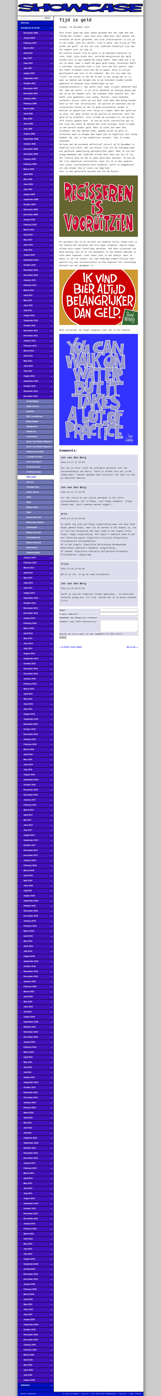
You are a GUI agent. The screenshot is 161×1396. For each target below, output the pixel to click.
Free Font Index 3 (34, 462)
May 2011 (25, 301)
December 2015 (28, 735)
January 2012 (27, 342)
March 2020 (26, 992)
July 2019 (25, 952)
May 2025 (25, 1305)
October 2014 (27, 665)
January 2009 (27, 160)
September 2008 (28, 140)
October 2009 (27, 205)
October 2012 (27, 387)
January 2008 (27, 99)
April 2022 (25, 1119)
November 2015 (28, 725)
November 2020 (28, 1033)
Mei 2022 (25, 1124)
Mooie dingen (32, 421)
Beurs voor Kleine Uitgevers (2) (39, 448)
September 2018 (28, 902)
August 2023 (26, 1199)
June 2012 (25, 367)
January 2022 (27, 1103)
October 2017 (27, 846)
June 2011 (25, 306)
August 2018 (26, 897)
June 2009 (25, 185)
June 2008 (25, 125)
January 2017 (27, 801)
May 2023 (25, 1184)
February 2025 (27, 1290)
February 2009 (27, 165)
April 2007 (25, 54)
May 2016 (25, 760)
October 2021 (27, 1088)
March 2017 (26, 811)
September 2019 (28, 962)
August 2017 (26, 836)
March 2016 (26, 750)
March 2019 (26, 932)
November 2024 (28, 1275)
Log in (84, 1394)
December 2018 (28, 917)
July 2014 (25, 649)
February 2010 (27, 226)
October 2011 (27, 326)
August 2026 (26, 1381)
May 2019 (25, 942)
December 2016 (28, 796)
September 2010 (28, 261)
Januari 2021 (26, 1043)
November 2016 (28, 791)
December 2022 (28, 1159)
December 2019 (28, 977)
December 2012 (28, 397)
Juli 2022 (25, 1134)
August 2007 (26, 74)
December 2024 (28, 1280)
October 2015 (27, 730)
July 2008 (25, 130)
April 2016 (25, 755)
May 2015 (25, 700)
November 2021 (28, 1093)
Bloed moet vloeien (35, 522)
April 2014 (25, 634)
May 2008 (25, 120)
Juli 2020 (25, 1013)
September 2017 (28, 841)
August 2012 (26, 377)
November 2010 (28, 271)
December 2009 (28, 215)
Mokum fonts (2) (33, 532)
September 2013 (28, 599)
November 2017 (28, 851)
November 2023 (28, 1214)
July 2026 (25, 1376)
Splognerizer (32, 426)
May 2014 (25, 639)
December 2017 (28, 856)
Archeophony (32, 401)
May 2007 (25, 59)
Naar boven (135, 1394)
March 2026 (26, 1356)
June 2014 (25, 644)
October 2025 (27, 1331)
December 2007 (28, 94)
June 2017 (25, 826)
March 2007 (26, 49)
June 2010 (25, 246)
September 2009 (28, 200)
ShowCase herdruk (35, 452)
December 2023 (28, 1220)
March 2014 (26, 629)
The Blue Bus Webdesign (103, 1394)
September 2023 (28, 1204)
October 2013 (27, 604)
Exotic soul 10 (32, 492)
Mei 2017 (25, 821)
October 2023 (27, 1209)
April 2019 (25, 937)
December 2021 (28, 1098)
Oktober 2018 (27, 907)
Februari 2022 (27, 1109)
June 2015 (25, 705)
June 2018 (25, 887)
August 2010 (26, 256)
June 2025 (25, 1310)
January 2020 (27, 982)
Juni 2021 (25, 1068)
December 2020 (28, 1038)
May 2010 (25, 241)
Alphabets (24, 1386)
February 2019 (27, 927)
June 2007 (25, 64)
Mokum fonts (32, 507)
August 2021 (26, 1078)
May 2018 (25, 881)
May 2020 (25, 1003)
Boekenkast (31, 547)
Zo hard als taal (33, 467)
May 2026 (25, 1366)
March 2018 (26, 871)
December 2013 (28, 614)
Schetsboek (31, 436)
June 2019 (25, 947)
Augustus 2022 (27, 1139)
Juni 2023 (25, 1189)
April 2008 (25, 115)
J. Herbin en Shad (34, 457)
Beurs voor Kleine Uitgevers (39, 442)
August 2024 (26, 1260)
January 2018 (27, 861)
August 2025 (26, 1320)
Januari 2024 (26, 1225)
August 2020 (26, 1018)
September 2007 (28, 79)
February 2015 (27, 685)
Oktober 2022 (27, 1149)
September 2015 (28, 720)
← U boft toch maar (70, 646)
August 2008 (26, 135)
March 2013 (26, 569)
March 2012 (26, 352)
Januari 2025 (26, 1285)
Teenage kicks (32, 487)
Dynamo (30, 411)
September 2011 (28, 321)
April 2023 (25, 1179)
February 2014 (27, 624)
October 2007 (27, 84)
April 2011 (25, 296)
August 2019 (26, 957)
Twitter (123, 1394)
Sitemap (74, 1394)
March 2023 (26, 1174)
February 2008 (27, 104)
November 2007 (28, 89)
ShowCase (31, 431)
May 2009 (25, 180)
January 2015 (27, 680)
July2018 (25, 892)
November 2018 (28, 912)
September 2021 (28, 1083)
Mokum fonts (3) (33, 542)
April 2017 (25, 816)
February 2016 (27, 745)
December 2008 (28, 155)
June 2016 (25, 765)
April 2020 (25, 998)
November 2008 (28, 150)
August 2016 (26, 776)
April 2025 (25, 1300)
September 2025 (28, 1325)
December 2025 (28, 1341)
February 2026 (27, 1351)
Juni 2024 (25, 1250)
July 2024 (25, 1255)
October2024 (26, 1270)
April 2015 (25, 695)
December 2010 (28, 276)
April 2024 (25, 1240)
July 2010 (25, 251)
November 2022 (28, 1154)
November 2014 (28, 670)
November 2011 (28, 332)
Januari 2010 (26, 221)
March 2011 (26, 291)
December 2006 (28, 34)
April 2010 (25, 236)
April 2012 (25, 357)
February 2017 (27, 806)
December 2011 (28, 337)
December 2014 (28, 675)
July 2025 (25, 1315)
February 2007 (27, 44)
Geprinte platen (33, 553)
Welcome (23, 24)
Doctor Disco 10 (33, 517)
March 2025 (26, 1295)
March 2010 (26, 231)
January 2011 (27, 281)
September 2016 (28, 781)
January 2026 (27, 1346)
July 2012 (25, 372)
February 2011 (27, 286)
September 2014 (28, 659)
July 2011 (25, 311)
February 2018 (27, 866)
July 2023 (25, 1194)
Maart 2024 (26, 1235)
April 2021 (25, 1058)
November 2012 (28, 392)
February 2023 (27, 1169)
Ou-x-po (29, 482)
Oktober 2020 (27, 1028)
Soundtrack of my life (29, 29)
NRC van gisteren (34, 416)
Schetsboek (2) (33, 537)
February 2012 (27, 347)
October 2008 (27, 145)
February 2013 (27, 564)
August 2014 (26, 654)
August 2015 (26, 715)
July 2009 (25, 190)
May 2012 (25, 362)
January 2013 (27, 559)
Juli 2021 (25, 1073)
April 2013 (25, 574)
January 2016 (27, 740)
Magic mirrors (32, 406)
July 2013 (25, 589)
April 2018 (25, 876)
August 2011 (26, 316)
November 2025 (28, 1336)
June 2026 (25, 1371)
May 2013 (25, 579)
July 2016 (25, 770)
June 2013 (25, 584)
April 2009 (25, 175)
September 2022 (28, 1144)
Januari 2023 (26, 1164)
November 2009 (28, 210)
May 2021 (25, 1063)
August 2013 (26, 594)
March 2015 (26, 690)
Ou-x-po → (132, 646)
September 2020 (28, 1023)
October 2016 (27, 786)
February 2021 (27, 1048)
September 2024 (28, 1265)
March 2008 (26, 110)
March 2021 (26, 1053)
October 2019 (27, 967)
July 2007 (25, 69)
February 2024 (27, 1230)
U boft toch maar (33, 472)
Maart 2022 (26, 1114)
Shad (28, 497)
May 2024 (25, 1245)
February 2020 (27, 987)
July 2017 (25, 831)
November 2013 (28, 609)
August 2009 (26, 195)
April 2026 (25, 1361)
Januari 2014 (26, 619)
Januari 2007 (26, 39)
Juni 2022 (25, 1129)
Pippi (28, 502)
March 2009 (26, 170)
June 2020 (25, 1008)
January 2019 (27, 922)
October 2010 (27, 266)
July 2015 (25, 710)
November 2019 (28, 972)
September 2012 (28, 382)
